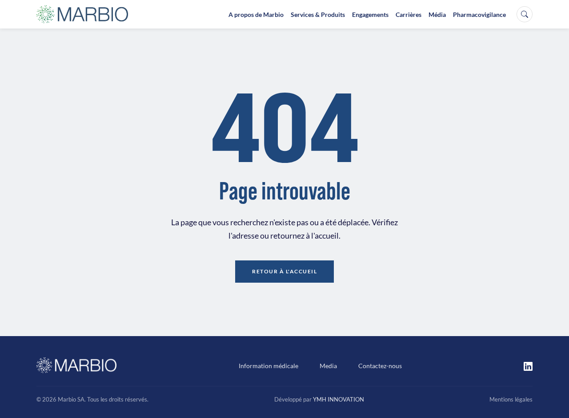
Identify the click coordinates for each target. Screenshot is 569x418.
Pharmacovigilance (479, 14)
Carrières (408, 14)
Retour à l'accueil (284, 271)
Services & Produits (318, 14)
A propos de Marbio (256, 14)
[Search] (525, 14)
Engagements (370, 14)
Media (328, 365)
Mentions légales (511, 399)
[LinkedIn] (528, 365)
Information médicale (268, 365)
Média (437, 14)
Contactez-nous (380, 365)
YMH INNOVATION (338, 399)
